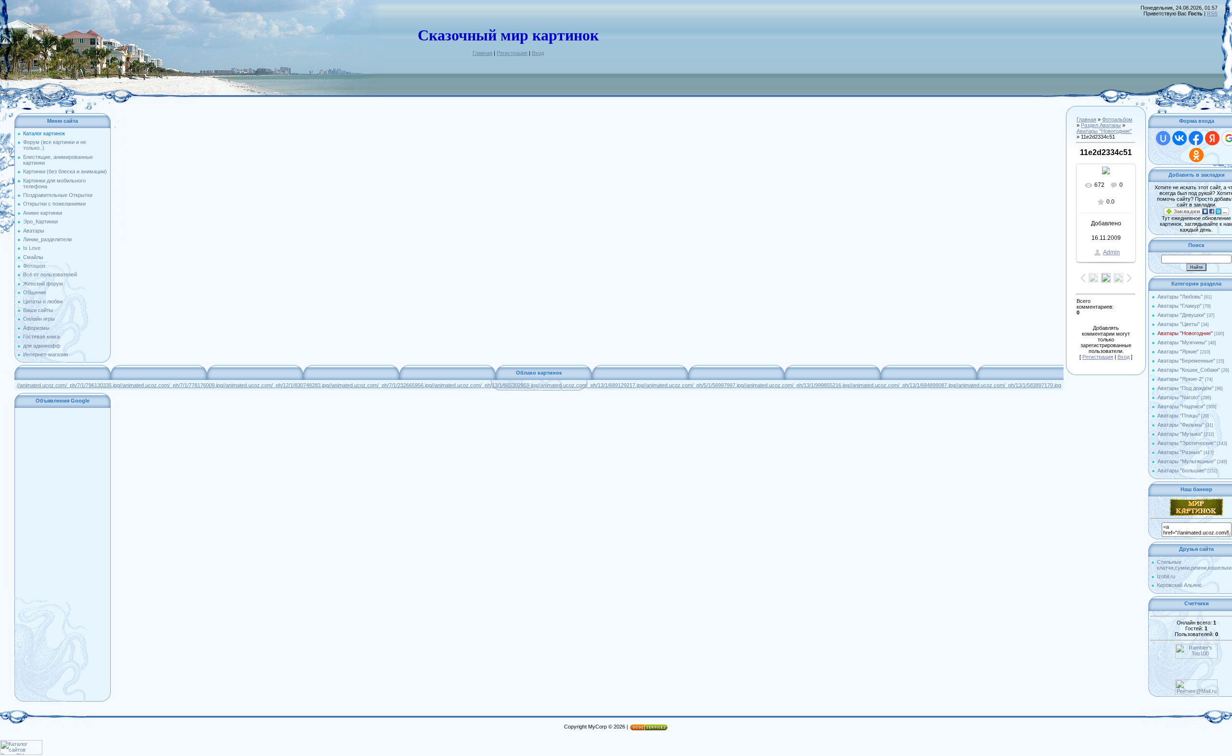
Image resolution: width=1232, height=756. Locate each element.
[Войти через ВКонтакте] (1179, 138)
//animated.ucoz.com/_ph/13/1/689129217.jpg (590, 385)
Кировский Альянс (1179, 585)
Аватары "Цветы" (1178, 324)
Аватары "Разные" (1179, 452)
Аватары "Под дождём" (1185, 388)
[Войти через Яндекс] (1212, 138)
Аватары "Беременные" (1186, 361)
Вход (538, 53)
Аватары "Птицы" (1178, 415)
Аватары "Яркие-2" (1180, 379)
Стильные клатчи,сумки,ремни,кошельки (1194, 565)
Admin (1111, 252)
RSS (1212, 13)
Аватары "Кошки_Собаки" (1188, 370)
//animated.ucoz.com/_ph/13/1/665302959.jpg (485, 385)
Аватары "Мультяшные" (1186, 461)
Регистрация (512, 53)
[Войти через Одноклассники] (1196, 155)
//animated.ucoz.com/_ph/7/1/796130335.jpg (68, 385)
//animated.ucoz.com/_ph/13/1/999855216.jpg (796, 385)
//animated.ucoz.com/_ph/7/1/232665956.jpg (380, 385)
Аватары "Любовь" (1180, 297)
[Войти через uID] (1163, 138)
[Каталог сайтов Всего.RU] (21, 753)
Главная (482, 53)
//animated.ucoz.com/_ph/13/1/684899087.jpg (902, 385)
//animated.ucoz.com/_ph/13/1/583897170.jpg (1008, 385)
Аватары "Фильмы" (1180, 425)
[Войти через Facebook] (1196, 138)
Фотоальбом (1117, 119)
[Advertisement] (62, 554)
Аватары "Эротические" (1186, 443)
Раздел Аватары (1101, 125)
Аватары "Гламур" (1179, 306)
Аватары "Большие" (1181, 470)
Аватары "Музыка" (1180, 434)
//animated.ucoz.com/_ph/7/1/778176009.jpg (171, 385)
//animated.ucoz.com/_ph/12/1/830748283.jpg (276, 385)
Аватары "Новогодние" (1104, 131)
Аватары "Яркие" (1178, 351)
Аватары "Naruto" (1178, 397)
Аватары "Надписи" (1181, 406)
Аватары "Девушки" (1181, 315)
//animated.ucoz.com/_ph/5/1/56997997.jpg (693, 385)
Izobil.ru (1166, 576)
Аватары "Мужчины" (1182, 342)
